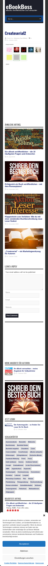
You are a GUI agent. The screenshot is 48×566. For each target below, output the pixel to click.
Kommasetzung (23, 472)
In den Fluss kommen (33, 465)
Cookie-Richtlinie (10, 563)
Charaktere (24, 448)
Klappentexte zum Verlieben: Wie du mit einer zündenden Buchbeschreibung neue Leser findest (23, 219)
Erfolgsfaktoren (22, 455)
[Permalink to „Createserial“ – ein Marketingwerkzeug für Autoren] (24, 238)
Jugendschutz (16, 468)
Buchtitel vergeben (12, 448)
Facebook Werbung (12, 458)
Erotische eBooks (36, 455)
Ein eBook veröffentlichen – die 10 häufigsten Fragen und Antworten (20, 153)
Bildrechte (31, 442)
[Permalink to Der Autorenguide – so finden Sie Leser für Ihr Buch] (9, 427)
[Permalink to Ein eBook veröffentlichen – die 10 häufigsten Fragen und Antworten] (24, 139)
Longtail (25, 475)
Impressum (39, 563)
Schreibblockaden (26, 485)
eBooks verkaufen (36, 452)
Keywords (27, 468)
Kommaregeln (10, 472)
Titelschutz (22, 488)
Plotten (30, 478)
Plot (24, 478)
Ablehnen (24, 551)
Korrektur (9, 475)
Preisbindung (10, 482)
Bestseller (22, 442)
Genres (21, 462)
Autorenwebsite (11, 442)
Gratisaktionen (18, 465)
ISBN (7, 468)
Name (8, 292)
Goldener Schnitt (31, 462)
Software (38, 485)
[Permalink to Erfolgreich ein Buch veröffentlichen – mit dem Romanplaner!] (24, 171)
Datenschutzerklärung (26, 563)
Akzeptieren (24, 544)
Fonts (23, 458)
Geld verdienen (11, 462)
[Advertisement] (24, 96)
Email (8, 300)
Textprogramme (11, 488)
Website (9, 307)
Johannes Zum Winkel (20, 38)
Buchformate (10, 445)
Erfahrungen (10, 455)
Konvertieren (35, 472)
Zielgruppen (10, 492)
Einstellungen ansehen (24, 558)
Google (8, 465)
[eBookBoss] (24, 7)
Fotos (30, 458)
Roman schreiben (12, 485)
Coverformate (23, 452)
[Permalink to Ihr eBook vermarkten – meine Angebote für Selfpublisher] (9, 371)
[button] (44, 515)
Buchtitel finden (22, 445)
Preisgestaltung (22, 482)
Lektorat (17, 475)
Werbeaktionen (34, 488)
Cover (33, 448)
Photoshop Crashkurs (13, 478)
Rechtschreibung (36, 482)
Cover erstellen (11, 452)
